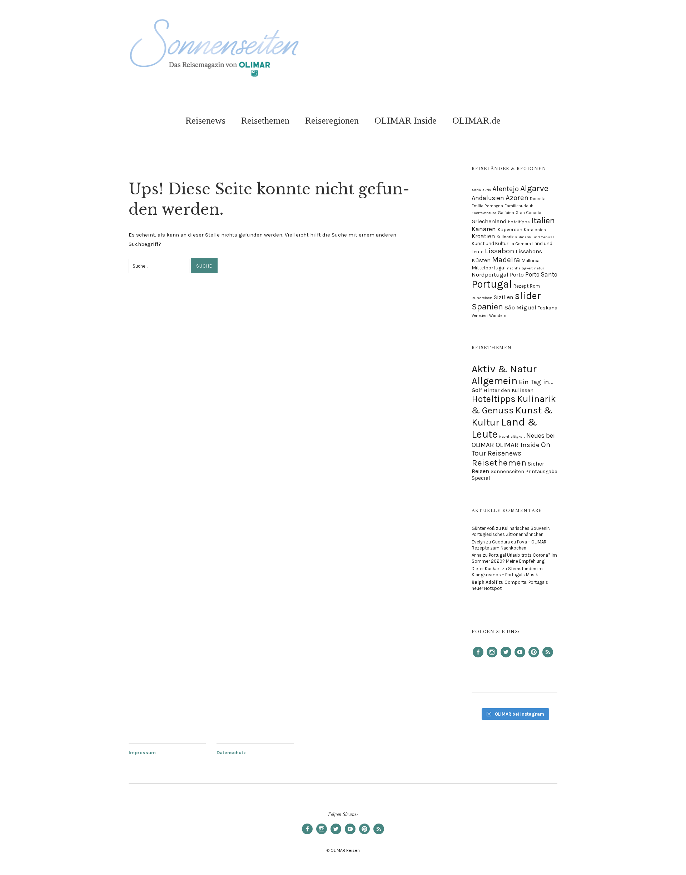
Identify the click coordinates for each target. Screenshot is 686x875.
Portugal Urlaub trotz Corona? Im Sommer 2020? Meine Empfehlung (514, 558)
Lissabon (499, 251)
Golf (477, 390)
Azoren (517, 197)
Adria (476, 190)
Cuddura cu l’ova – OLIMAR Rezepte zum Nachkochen (509, 545)
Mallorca (531, 260)
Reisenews (205, 120)
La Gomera (520, 243)
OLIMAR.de (476, 120)
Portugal (492, 284)
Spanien (487, 307)
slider (527, 296)
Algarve (534, 188)
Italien (543, 220)
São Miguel (520, 307)
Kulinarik (505, 236)
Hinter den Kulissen (508, 390)
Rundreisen (482, 297)
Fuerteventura (484, 212)
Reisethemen (265, 120)
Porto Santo (541, 274)
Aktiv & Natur (504, 369)
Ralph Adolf (484, 582)
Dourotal (538, 198)
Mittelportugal (489, 267)
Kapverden (509, 230)
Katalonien (535, 229)
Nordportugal (490, 274)
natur (539, 268)
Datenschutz (231, 753)
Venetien (480, 315)
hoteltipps (519, 221)
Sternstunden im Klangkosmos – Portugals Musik (507, 571)
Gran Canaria (528, 212)
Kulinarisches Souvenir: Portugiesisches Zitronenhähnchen (511, 531)
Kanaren (484, 229)
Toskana (547, 308)
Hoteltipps (494, 398)
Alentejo (505, 189)
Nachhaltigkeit (512, 436)
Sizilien (503, 297)
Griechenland (489, 221)
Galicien (506, 212)
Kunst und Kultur (490, 243)
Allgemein (494, 381)
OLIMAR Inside (405, 120)
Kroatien (483, 236)
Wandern (497, 315)
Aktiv (486, 190)
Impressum (142, 753)
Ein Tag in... (536, 382)
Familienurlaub (518, 205)
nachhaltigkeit (520, 268)
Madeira (506, 259)
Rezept (520, 286)
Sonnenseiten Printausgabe (524, 471)
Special (481, 478)
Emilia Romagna (487, 205)
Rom (535, 286)
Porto (517, 275)
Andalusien (488, 198)
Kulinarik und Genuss (535, 237)
